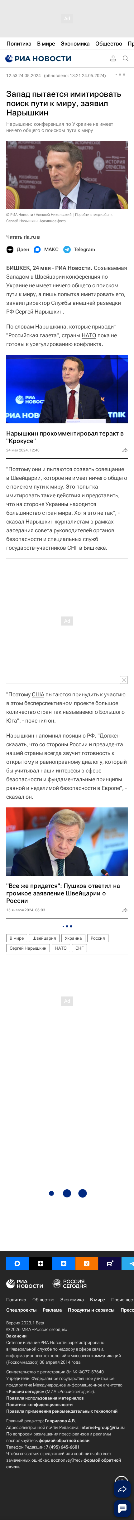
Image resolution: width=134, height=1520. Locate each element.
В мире (17, 938)
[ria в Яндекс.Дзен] (40, 1263)
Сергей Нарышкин (28, 948)
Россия (98, 938)
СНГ (72, 547)
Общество (43, 1300)
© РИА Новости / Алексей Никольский (39, 214)
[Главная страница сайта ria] (37, 58)
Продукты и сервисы (91, 1310)
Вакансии (16, 1335)
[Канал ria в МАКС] (17, 1263)
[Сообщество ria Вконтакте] (63, 1263)
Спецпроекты (21, 1310)
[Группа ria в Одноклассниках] (86, 1263)
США (38, 694)
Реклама (52, 1310)
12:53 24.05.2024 (23, 75)
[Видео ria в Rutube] (109, 1263)
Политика (16, 1300)
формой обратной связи (64, 1440)
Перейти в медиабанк (93, 214)
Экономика (72, 1300)
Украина (73, 938)
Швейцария (44, 938)
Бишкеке (95, 547)
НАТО (89, 335)
